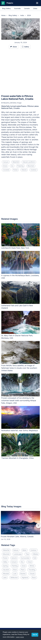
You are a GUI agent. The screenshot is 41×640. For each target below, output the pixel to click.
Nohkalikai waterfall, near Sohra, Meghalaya (19, 430)
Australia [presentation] (17, 8)
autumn (14, 558)
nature (24, 170)
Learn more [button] (20, 637)
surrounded (25, 558)
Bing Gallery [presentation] (6, 8)
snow (5, 166)
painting (15, 566)
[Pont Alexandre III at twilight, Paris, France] (3, 29)
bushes (23, 573)
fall (34, 558)
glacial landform (29, 162)
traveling (32, 570)
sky (22, 562)
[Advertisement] (20, 72)
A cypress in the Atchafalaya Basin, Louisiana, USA (20, 276)
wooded (6, 573)
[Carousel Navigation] (20, 527)
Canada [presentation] (27, 8)
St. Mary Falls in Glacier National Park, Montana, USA (17, 336)
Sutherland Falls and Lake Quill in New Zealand (17, 306)
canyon (6, 162)
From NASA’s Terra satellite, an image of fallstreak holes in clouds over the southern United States (19, 368)
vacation (6, 570)
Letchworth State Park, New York (15, 248)
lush (14, 573)
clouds (32, 573)
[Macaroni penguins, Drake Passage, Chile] (38, 29)
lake (5, 577)
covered (6, 170)
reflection (14, 577)
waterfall (16, 162)
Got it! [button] (35, 634)
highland (25, 577)
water (24, 550)
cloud (30, 562)
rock (34, 577)
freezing (20, 166)
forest (15, 170)
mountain (31, 166)
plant (22, 570)
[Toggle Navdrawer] (37, 3)
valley (5, 562)
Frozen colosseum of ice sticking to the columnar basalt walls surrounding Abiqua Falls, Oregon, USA (18, 400)
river (15, 570)
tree (27, 554)
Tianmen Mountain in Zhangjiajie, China (17, 458)
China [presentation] (35, 8)
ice (12, 166)
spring (5, 566)
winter (32, 566)
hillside (35, 554)
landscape (18, 554)
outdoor (34, 170)
